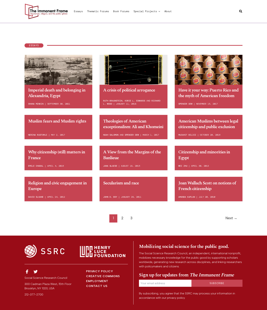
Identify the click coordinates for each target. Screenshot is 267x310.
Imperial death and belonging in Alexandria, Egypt (56, 93)
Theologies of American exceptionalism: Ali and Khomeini (133, 124)
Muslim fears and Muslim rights (57, 121)
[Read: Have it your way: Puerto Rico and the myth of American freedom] (208, 69)
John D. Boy (110, 196)
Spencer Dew (185, 103)
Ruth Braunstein (112, 100)
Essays (78, 11)
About (168, 11)
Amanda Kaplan (186, 196)
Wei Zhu (182, 165)
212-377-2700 (34, 294)
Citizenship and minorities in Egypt (204, 155)
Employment (97, 281)
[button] (158, 11)
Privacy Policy (99, 271)
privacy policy (176, 297)
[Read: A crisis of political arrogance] (133, 69)
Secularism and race (121, 183)
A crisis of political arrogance (129, 90)
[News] (27, 272)
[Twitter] (35, 272)
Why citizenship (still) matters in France (56, 155)
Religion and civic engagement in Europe (57, 186)
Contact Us (97, 286)
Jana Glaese (110, 165)
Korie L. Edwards (135, 100)
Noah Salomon (110, 134)
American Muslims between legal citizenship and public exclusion (208, 124)
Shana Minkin (35, 103)
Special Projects (145, 11)
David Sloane (35, 196)
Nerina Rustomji (37, 134)
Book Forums (121, 11)
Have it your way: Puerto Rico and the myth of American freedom (208, 93)
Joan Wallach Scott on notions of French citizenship (207, 186)
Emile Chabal (35, 165)
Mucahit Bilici (187, 134)
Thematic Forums (98, 11)
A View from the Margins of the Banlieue (132, 155)
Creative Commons (103, 276)
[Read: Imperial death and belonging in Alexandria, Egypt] (58, 69)
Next (231, 218)
